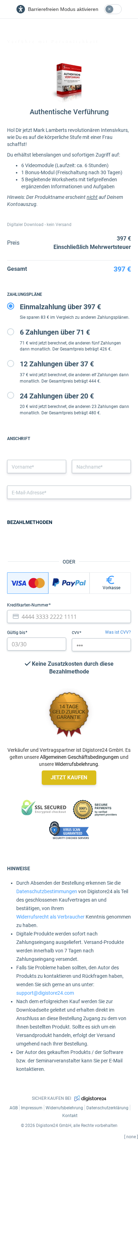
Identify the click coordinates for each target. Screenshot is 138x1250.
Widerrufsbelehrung (76, 764)
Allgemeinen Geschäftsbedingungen (79, 757)
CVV (76, 632)
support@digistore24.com (45, 993)
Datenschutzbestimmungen (46, 891)
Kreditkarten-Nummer (28, 605)
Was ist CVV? (118, 632)
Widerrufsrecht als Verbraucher (50, 917)
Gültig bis (16, 632)
